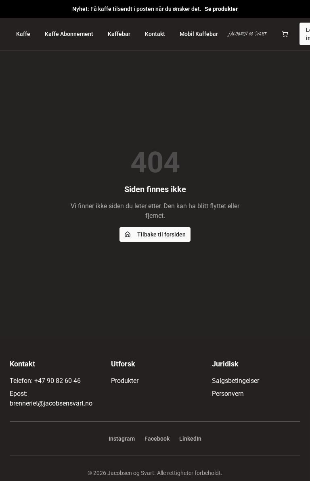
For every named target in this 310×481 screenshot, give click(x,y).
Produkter (124, 381)
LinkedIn (190, 438)
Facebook (157, 438)
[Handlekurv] (285, 34)
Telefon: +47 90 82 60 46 (45, 381)
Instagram (122, 438)
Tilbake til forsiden (161, 234)
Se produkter (221, 9)
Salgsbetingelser (235, 381)
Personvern (228, 393)
